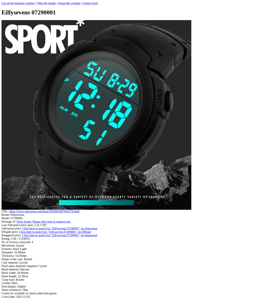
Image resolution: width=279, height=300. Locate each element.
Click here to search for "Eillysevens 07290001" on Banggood (59, 235)
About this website (69, 3)
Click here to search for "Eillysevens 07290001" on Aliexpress (59, 228)
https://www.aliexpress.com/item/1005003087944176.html (44, 211)
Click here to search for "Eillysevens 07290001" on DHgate (55, 231)
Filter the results (46, 3)
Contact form (90, 3)
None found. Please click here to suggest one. (44, 221)
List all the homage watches (18, 3)
